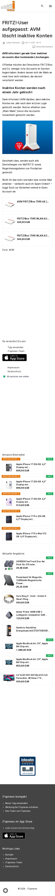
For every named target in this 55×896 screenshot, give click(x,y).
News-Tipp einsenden (16, 803)
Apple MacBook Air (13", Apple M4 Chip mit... (32, 660)
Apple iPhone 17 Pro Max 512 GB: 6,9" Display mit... (31, 535)
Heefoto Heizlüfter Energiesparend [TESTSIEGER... (33, 629)
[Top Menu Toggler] (50, 6)
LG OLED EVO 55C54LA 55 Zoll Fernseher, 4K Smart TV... (32, 676)
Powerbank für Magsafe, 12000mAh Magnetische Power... (29, 580)
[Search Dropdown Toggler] (42, 6)
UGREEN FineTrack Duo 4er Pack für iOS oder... (30, 563)
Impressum (13, 367)
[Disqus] (27, 292)
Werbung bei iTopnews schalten (21, 807)
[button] (5, 890)
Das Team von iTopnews (18, 811)
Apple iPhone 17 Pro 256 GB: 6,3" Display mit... (31, 517)
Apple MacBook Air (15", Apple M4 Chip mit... (32, 645)
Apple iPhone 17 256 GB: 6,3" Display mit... (31, 466)
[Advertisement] (27, 416)
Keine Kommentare (44, 47)
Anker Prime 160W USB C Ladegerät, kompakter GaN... (31, 613)
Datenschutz (14, 371)
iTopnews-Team (16, 351)
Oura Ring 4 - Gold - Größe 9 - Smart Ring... (31, 597)
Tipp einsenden (15, 347)
